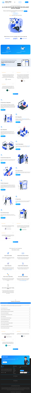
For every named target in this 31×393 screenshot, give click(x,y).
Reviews (14, 371)
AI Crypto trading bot (9, 269)
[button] (14, 2)
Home (14, 367)
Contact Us (14, 373)
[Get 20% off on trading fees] (7, 38)
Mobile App (14, 370)
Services (14, 369)
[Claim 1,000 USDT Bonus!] (23, 38)
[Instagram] (4, 372)
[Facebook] (1, 372)
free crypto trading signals (23, 280)
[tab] (15, 304)
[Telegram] (5, 372)
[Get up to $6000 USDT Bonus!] (15, 38)
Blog (13, 372)
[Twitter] (2, 372)
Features (14, 368)
